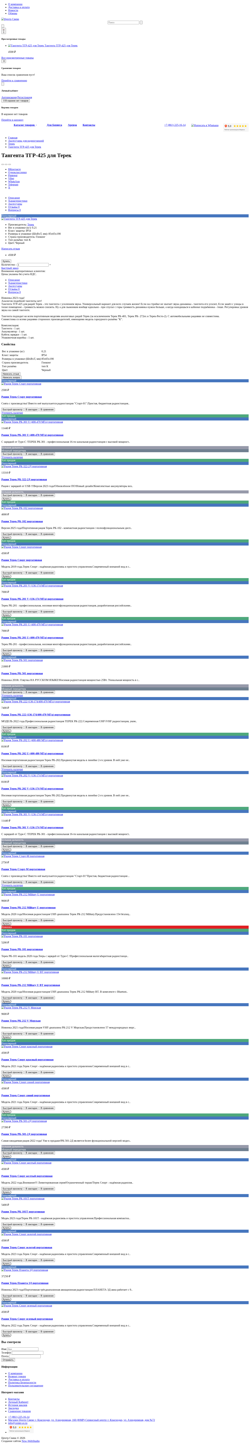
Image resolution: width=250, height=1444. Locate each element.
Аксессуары (15, 203)
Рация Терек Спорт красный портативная (27, 1059)
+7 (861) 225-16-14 (18, 1416)
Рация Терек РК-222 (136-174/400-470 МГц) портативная (35, 714)
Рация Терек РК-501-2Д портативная (24, 1134)
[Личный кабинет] (2, 84)
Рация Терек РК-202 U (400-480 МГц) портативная (32, 753)
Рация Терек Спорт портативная (21, 560)
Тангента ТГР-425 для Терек (61, 45)
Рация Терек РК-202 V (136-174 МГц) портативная (32, 788)
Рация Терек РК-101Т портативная (23, 1211)
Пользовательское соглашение (25, 1385)
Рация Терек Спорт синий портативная (25, 1095)
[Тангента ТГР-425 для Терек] (19, 218)
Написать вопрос (11, 377)
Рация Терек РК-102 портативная (22, 521)
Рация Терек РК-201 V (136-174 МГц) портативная (32, 598)
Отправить (8, 1360)
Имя (3, 1349)
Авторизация (9, 97)
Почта (5, 1356)
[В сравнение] (6, 164)
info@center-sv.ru (17, 1423)
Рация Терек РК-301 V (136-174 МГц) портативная (32, 827)
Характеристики (17, 200)
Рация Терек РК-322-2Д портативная (24, 479)
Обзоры (12, 13)
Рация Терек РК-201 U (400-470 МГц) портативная (32, 637)
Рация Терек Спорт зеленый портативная (27, 1318)
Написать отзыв (10, 248)
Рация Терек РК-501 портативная (22, 673)
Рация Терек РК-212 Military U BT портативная (30, 985)
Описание (14, 197)
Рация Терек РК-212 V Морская (21, 1020)
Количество (8, 264)
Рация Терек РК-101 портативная (22, 949)
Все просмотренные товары (17, 57)
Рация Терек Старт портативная (21, 396)
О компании (15, 4)
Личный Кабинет (18, 1402)
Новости (13, 10)
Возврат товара (17, 1376)
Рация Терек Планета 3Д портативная (24, 1283)
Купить (6, 261)
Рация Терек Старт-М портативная (23, 869)
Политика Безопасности (22, 1382)
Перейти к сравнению (14, 80)
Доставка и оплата (19, 7)
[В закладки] (2, 164)
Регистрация (24, 97)
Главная (12, 137)
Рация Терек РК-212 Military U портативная (28, 907)
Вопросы (14, 210)
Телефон (6, 1352)
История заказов (17, 1405)
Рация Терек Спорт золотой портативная (26, 1247)
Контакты (14, 1399)
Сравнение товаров (19, 1411)
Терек (11, 143)
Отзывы (14, 206)
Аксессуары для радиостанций (26, 140)
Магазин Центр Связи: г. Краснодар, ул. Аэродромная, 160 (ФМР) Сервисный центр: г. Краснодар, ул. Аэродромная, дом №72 (81, 1420)
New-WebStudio (31, 1441)
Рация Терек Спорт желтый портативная (27, 1176)
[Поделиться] (9, 164)
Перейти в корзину (12, 119)
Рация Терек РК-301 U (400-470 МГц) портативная (32, 435)
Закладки (13, 1408)
